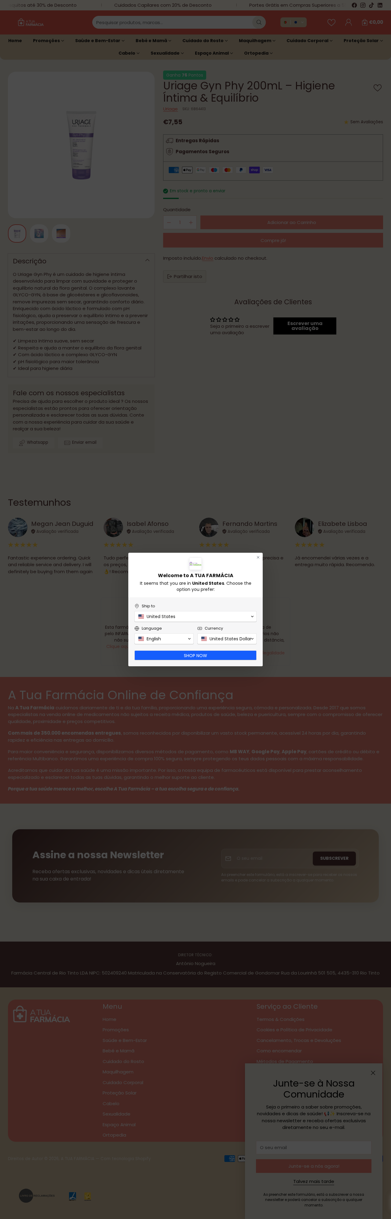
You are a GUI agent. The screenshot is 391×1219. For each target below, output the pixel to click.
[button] (195, 616)
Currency (214, 628)
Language (152, 628)
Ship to (148, 606)
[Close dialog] (258, 557)
